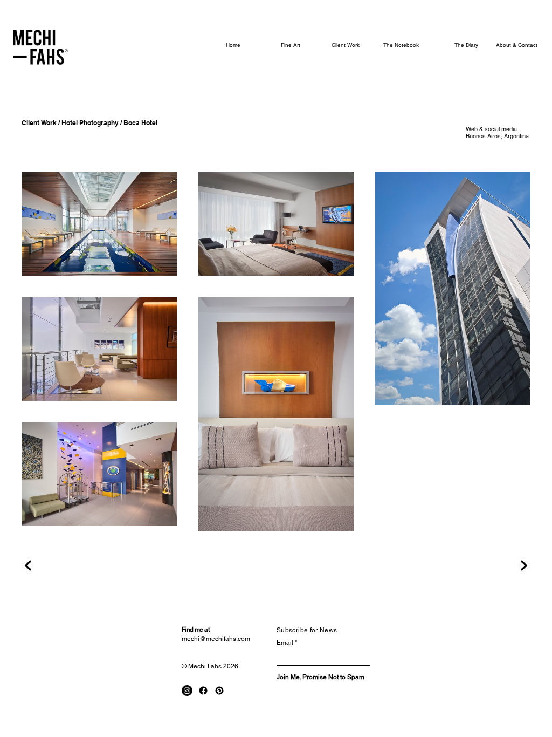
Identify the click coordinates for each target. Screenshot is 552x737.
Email (285, 642)
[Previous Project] (30, 565)
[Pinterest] (219, 690)
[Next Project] (522, 565)
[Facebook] (203, 690)
